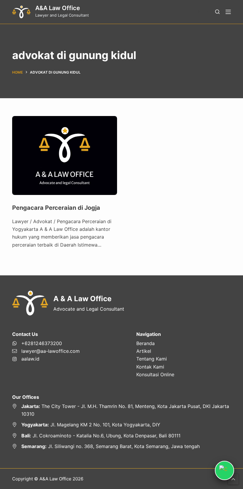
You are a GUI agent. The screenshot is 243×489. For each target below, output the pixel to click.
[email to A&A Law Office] (46, 351)
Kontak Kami (150, 367)
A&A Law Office (57, 8)
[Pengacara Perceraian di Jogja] (64, 155)
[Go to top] (233, 479)
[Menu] (228, 12)
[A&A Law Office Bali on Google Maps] (121, 435)
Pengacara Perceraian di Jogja (56, 207)
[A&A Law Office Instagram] (46, 359)
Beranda (145, 343)
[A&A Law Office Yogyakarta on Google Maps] (121, 424)
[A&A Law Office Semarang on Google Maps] (121, 446)
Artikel (143, 351)
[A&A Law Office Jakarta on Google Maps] (121, 410)
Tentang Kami (151, 359)
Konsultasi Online (155, 374)
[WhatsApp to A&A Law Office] (46, 343)
